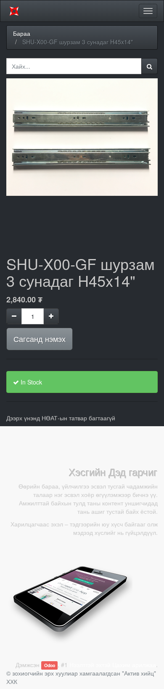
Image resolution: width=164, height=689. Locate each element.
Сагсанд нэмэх (39, 338)
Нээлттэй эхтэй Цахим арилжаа (112, 664)
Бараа (21, 33)
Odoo (49, 665)
